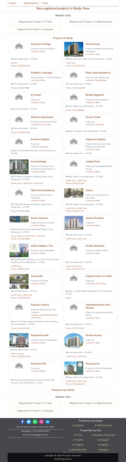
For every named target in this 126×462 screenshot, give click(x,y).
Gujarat (78, 425)
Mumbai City (79, 449)
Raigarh (104, 439)
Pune (45, 3)
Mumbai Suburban (104, 434)
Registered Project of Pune (35, 21)
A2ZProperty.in (63, 458)
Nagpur (104, 449)
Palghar (79, 444)
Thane (79, 439)
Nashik (104, 444)
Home (12, 3)
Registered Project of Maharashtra (90, 21)
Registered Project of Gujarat (35, 29)
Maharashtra (30, 3)
